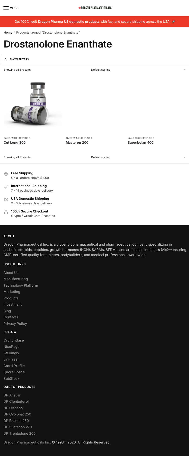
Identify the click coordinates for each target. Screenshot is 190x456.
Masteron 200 (77, 142)
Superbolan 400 (140, 142)
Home (8, 32)
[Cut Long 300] (33, 104)
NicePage (11, 346)
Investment (12, 304)
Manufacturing (15, 279)
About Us (11, 272)
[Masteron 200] (95, 104)
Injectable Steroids (17, 138)
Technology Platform (20, 285)
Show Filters (19, 59)
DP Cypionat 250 (17, 414)
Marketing (11, 291)
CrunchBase (13, 340)
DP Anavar (12, 395)
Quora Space (14, 372)
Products (11, 298)
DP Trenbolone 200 (19, 433)
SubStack (11, 378)
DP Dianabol (13, 408)
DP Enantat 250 (16, 420)
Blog (7, 311)
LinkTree (10, 359)
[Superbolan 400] (157, 104)
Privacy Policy (15, 323)
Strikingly (11, 353)
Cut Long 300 (14, 142)
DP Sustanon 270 (17, 427)
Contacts (10, 317)
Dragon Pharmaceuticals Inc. (27, 442)
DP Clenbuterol (16, 401)
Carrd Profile (14, 366)
